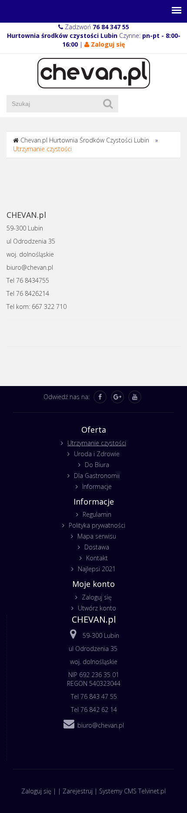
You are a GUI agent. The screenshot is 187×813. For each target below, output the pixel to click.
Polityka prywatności (97, 525)
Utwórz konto (97, 608)
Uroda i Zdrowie (97, 454)
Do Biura (97, 465)
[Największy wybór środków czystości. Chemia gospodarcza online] (93, 72)
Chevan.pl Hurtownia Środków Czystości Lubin (84, 140)
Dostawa (96, 547)
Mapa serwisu (96, 536)
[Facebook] (100, 396)
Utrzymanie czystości (42, 149)
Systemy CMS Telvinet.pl (132, 791)
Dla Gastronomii (97, 475)
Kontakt (97, 558)
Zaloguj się (97, 597)
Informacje (97, 486)
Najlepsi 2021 (97, 569)
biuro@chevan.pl (100, 725)
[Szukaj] (107, 103)
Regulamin (97, 514)
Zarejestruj (78, 791)
